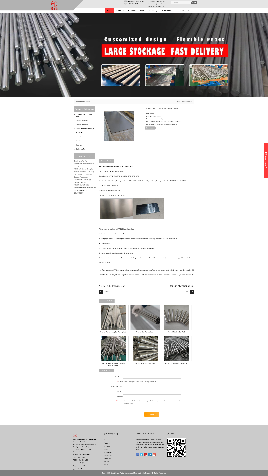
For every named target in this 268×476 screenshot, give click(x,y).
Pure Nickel (79, 133)
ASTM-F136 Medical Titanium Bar (176, 363)
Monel (78, 141)
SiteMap (107, 465)
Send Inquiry (150, 128)
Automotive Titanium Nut (171, 275)
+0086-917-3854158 (133, 4)
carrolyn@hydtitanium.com (135, 1)
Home (109, 11)
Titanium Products (82, 124)
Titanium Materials (187, 101)
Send (152, 414)
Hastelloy (79, 145)
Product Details (106, 161)
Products (132, 11)
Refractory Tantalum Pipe (153, 275)
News (142, 11)
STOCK (191, 11)
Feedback (180, 11)
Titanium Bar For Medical (144, 332)
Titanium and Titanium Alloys (84, 115)
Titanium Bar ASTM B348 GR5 (145, 363)
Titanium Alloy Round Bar (181, 286)
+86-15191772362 (80, 182)
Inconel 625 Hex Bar (187, 275)
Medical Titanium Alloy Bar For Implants (113, 332)
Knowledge (153, 11)
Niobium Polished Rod (136, 275)
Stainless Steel (81, 149)
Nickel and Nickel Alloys (85, 129)
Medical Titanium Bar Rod (176, 332)
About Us (120, 11)
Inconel (78, 137)
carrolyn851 (83, 190)
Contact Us (167, 11)
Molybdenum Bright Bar (120, 275)
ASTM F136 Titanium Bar (111, 286)
